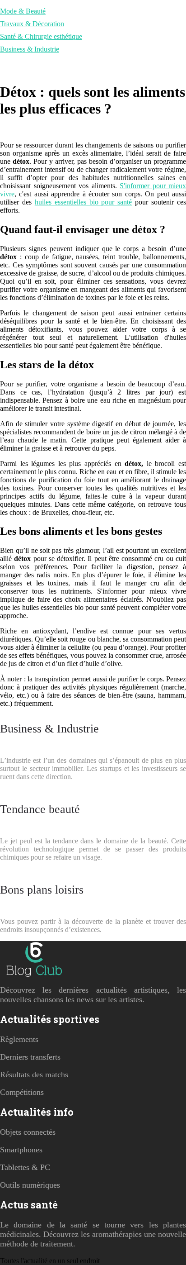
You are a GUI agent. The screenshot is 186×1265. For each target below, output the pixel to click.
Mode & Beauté (23, 11)
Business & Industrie (29, 49)
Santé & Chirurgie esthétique (41, 36)
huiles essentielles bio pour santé (83, 202)
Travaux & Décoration (32, 24)
